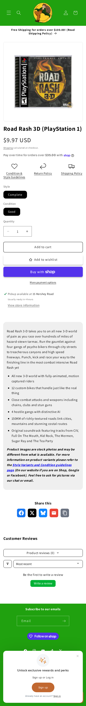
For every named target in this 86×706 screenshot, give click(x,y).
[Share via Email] (54, 513)
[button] (9, 13)
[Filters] (7, 564)
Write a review (43, 583)
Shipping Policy (71, 173)
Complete (15, 195)
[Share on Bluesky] (43, 513)
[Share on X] (32, 513)
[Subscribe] (64, 621)
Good (12, 212)
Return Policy (43, 173)
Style (16, 465)
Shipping (8, 147)
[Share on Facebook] (21, 513)
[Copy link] (65, 513)
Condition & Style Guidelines (14, 175)
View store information (24, 305)
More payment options (43, 282)
